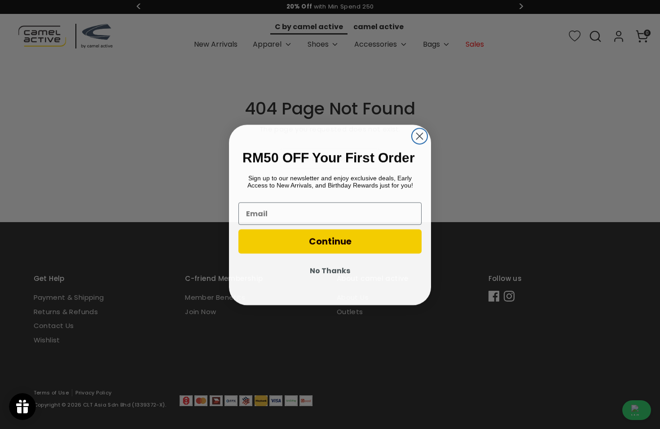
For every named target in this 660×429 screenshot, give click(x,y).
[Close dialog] (419, 136)
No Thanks (330, 270)
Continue (330, 241)
